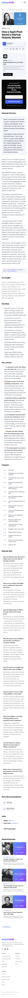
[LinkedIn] (5, 949)
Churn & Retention (12, 271)
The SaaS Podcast (10, 9)
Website (11, 820)
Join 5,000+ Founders (14, 101)
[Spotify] (14, 49)
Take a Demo (8, 74)
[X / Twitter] (2, 949)
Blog (3, 961)
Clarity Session (18, 961)
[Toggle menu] (24, 2)
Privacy (3, 984)
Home (3, 9)
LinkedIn (14, 823)
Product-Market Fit (12, 269)
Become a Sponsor (6, 976)
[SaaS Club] (8, 2)
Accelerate (18, 958)
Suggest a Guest (6, 979)
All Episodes (6, 927)
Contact (3, 974)
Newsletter (4, 964)
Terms (3, 982)
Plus (16, 964)
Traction (17, 956)
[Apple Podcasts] (10, 49)
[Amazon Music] (20, 49)
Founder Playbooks (6, 958)
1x (24, 43)
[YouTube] (17, 49)
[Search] (22, 2)
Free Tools (4, 966)
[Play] (4, 43)
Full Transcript (9, 829)
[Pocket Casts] (23, 49)
